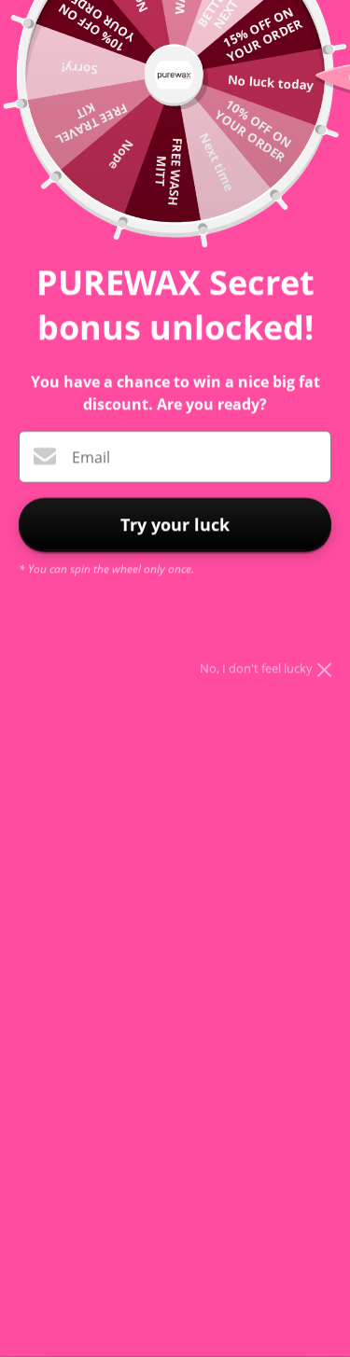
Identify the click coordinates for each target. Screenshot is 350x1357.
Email (91, 457)
